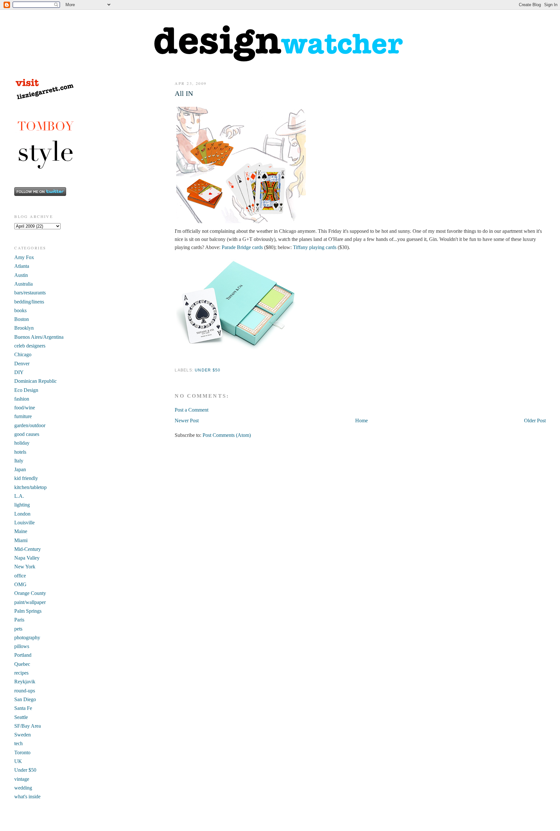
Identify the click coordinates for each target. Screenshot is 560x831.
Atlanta (21, 266)
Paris (19, 619)
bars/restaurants (30, 292)
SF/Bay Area (27, 726)
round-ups (24, 690)
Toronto (22, 752)
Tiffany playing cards (314, 247)
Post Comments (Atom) (227, 435)
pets (18, 629)
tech (18, 743)
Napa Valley (27, 558)
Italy (18, 460)
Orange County (30, 593)
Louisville (24, 522)
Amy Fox (24, 257)
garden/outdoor (29, 425)
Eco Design (26, 390)
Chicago (22, 354)
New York (24, 566)
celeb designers (29, 345)
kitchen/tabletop (30, 487)
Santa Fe (23, 708)
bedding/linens (29, 301)
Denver (21, 363)
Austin (21, 275)
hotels (20, 452)
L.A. (19, 496)
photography (27, 637)
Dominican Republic (35, 381)
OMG (20, 584)
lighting (22, 504)
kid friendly (26, 478)
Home (361, 420)
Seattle (21, 717)
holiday (21, 443)
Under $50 (207, 370)
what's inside (27, 796)
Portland (22, 655)
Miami (21, 540)
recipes (21, 673)
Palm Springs (27, 611)
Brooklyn (24, 328)
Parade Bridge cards (242, 247)
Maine (20, 531)
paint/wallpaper (30, 602)
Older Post (535, 420)
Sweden (22, 734)
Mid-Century (27, 549)
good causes (26, 434)
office (20, 575)
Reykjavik (24, 681)
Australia (23, 284)
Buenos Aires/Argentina (39, 337)
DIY (19, 372)
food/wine (24, 407)
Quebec (22, 664)
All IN (184, 93)
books (20, 310)
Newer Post (187, 420)
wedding (23, 788)
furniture (23, 416)
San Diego (25, 699)
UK (18, 761)
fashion (21, 399)
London (22, 514)
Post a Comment (191, 410)
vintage (21, 779)
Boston (21, 319)
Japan (20, 469)
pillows (21, 646)
